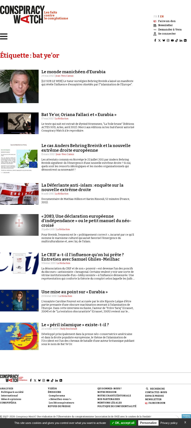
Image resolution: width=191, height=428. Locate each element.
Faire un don (156, 403)
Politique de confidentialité (116, 406)
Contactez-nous (156, 392)
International (9, 395)
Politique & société (12, 392)
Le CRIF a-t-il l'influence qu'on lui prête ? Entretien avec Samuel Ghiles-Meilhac (82, 257)
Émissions (54, 392)
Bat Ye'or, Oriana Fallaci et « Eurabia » (79, 114)
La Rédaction (61, 118)
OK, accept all (124, 422)
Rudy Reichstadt (68, 328)
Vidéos (52, 388)
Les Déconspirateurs (61, 402)
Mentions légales (109, 402)
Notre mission (106, 392)
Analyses (6, 388)
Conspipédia (8, 402)
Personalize (148, 422)
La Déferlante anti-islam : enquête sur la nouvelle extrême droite (82, 187)
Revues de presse (59, 406)
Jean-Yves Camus (64, 76)
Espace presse (154, 396)
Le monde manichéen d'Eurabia (73, 71)
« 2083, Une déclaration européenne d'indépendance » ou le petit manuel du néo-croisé (86, 221)
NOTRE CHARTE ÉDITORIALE (114, 395)
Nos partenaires (108, 399)
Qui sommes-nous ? (109, 388)
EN (162, 16)
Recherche (157, 388)
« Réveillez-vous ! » (60, 399)
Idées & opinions (11, 399)
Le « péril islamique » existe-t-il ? (75, 324)
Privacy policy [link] (169, 422)
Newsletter (153, 399)
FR (155, 16)
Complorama (57, 395)
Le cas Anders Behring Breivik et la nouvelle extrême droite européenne (86, 148)
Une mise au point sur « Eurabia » (74, 291)
